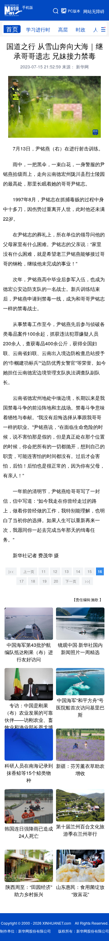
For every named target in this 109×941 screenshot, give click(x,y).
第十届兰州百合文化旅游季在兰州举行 (80, 830)
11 (43, 571)
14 (78, 571)
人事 (98, 29)
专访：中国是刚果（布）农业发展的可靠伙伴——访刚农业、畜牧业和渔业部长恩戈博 (29, 716)
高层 (63, 29)
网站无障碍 (93, 11)
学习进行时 (38, 29)
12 (55, 571)
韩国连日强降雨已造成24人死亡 (29, 832)
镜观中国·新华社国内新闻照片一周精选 (80, 648)
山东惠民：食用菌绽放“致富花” (80, 890)
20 (56, 581)
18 (33, 581)
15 (90, 571)
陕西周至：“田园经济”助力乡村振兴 (28, 890)
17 (21, 581)
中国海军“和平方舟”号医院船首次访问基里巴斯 (80, 707)
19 (44, 581)
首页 (12, 29)
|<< (11, 571)
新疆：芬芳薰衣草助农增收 (80, 769)
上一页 (28, 571)
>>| (87, 581)
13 (66, 571)
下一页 (70, 581)
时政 (80, 29)
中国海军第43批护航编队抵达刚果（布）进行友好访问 (29, 652)
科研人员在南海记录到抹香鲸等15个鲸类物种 (29, 773)
